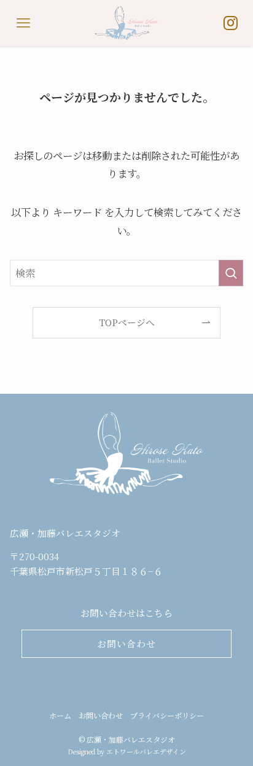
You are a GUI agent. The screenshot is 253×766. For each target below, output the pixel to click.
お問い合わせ (101, 715)
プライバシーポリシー (167, 715)
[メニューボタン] (23, 23)
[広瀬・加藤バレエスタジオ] (126, 23)
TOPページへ (127, 322)
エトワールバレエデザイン (146, 751)
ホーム (60, 715)
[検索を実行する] (231, 273)
